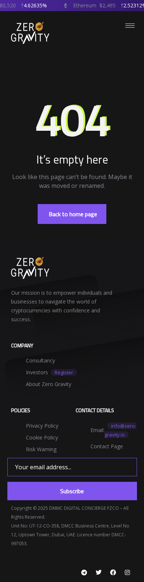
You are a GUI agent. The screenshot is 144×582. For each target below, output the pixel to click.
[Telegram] (84, 572)
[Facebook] (113, 572)
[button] (72, 214)
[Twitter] (98, 572)
